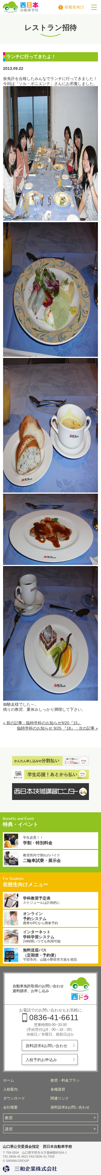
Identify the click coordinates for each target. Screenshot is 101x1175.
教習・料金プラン (65, 1080)
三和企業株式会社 (31, 1168)
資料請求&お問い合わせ (46, 1045)
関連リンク (59, 1098)
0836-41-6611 (54, 1017)
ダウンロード (14, 1098)
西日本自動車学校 (39, 7)
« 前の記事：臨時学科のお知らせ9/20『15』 (42, 723)
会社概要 (10, 1107)
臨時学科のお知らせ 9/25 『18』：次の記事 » (57, 728)
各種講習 (57, 1089)
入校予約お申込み (41, 1059)
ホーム (8, 1080)
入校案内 (10, 1089)
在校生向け (74, 7)
